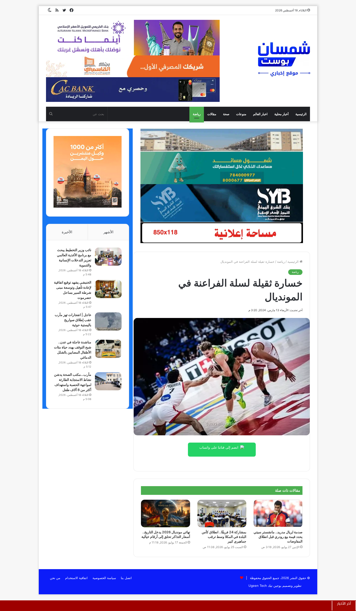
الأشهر (108, 232)
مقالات (211, 114)
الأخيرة (67, 232)
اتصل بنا (126, 578)
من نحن (55, 578)
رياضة (197, 114)
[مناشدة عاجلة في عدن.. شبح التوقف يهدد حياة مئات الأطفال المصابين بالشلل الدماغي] (108, 349)
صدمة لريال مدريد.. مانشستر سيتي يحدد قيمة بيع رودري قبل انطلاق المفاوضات (278, 536)
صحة (226, 114)
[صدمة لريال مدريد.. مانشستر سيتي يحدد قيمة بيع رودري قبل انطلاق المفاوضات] (278, 513)
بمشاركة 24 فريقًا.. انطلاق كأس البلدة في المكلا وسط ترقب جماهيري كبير (224, 536)
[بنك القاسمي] (88, 206)
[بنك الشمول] (221, 168)
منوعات (241, 114)
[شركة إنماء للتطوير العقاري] (221, 140)
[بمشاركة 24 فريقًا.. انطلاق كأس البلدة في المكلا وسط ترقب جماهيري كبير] (221, 513)
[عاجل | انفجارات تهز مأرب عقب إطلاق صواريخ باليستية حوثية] (108, 321)
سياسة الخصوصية (104, 578)
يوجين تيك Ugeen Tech (264, 586)
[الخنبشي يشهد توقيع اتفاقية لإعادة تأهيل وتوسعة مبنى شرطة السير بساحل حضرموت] (108, 289)
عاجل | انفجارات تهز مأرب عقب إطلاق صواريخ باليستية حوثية (73, 320)
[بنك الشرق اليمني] (221, 203)
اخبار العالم (260, 114)
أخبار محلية (281, 114)
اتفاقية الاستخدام (76, 578)
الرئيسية (301, 114)
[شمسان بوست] (284, 58)
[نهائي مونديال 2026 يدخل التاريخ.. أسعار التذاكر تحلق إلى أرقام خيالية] (165, 513)
